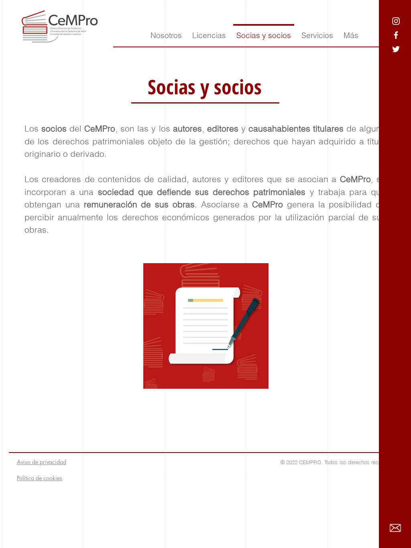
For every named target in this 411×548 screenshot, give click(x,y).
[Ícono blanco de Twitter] (396, 49)
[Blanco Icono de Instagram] (396, 21)
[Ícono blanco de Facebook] (396, 35)
